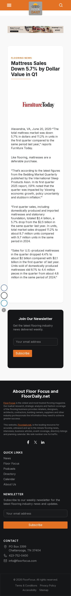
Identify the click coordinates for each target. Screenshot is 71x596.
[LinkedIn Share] (4, 303)
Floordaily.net (24, 425)
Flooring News (21, 58)
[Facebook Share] (4, 288)
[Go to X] (35, 442)
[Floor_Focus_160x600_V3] (35, 29)
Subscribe (22, 353)
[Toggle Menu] (9, 5)
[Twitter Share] (4, 295)
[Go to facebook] (28, 442)
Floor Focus (9, 403)
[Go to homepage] (35, 8)
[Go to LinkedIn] (42, 442)
